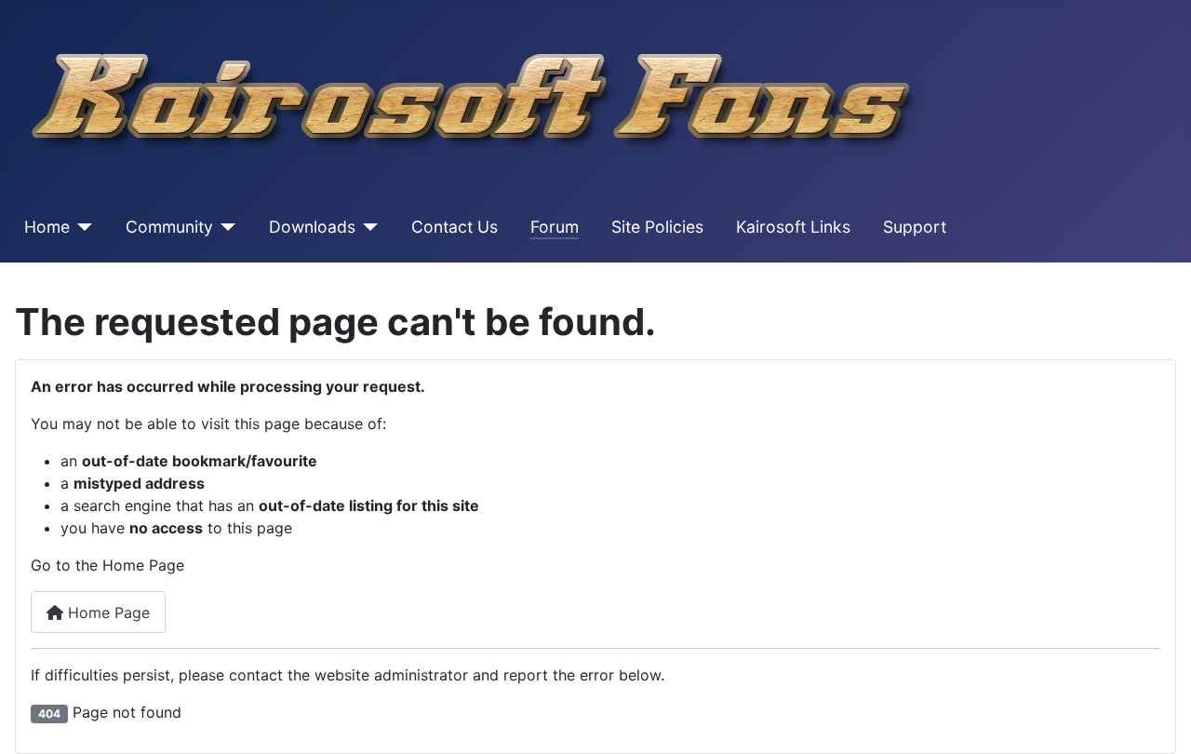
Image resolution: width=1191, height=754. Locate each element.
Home (47, 226)
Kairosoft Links (793, 226)
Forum (554, 226)
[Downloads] (367, 227)
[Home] (81, 227)
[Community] (224, 227)
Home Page (106, 612)
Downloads (312, 226)
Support (914, 226)
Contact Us (454, 226)
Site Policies (657, 226)
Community (169, 226)
